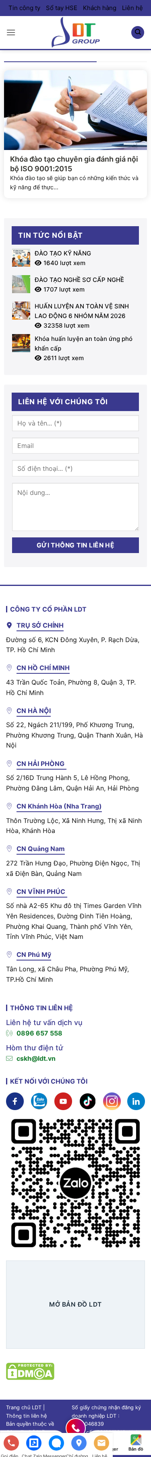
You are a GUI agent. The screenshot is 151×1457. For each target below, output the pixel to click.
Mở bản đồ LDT (75, 1304)
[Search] (137, 32)
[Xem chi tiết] (15, 1100)
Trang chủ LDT (23, 1407)
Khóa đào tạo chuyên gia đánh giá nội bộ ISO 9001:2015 (74, 163)
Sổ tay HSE (61, 8)
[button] (11, 32)
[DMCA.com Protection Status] (30, 1370)
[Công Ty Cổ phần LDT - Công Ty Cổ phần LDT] (76, 32)
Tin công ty (24, 8)
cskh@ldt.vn (36, 1058)
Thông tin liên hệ (26, 1416)
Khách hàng (99, 8)
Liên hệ (132, 8)
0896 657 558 (39, 1033)
